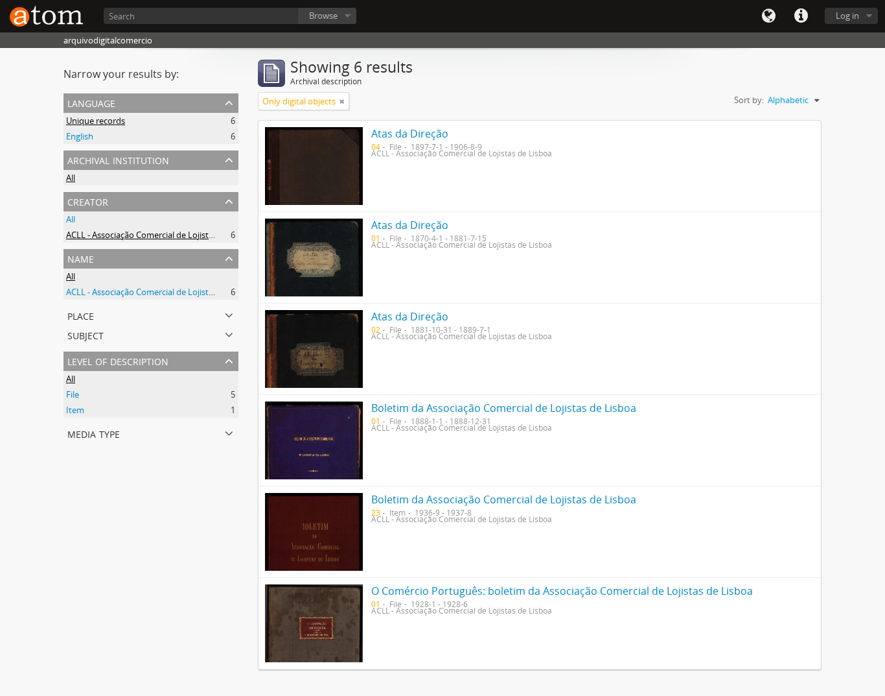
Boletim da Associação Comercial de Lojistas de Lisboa (503, 408)
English (79, 136)
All (70, 178)
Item (75, 410)
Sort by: (749, 100)
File (72, 394)
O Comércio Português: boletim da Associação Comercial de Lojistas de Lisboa (562, 591)
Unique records (95, 120)
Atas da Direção (409, 133)
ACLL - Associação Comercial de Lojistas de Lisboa (161, 235)
